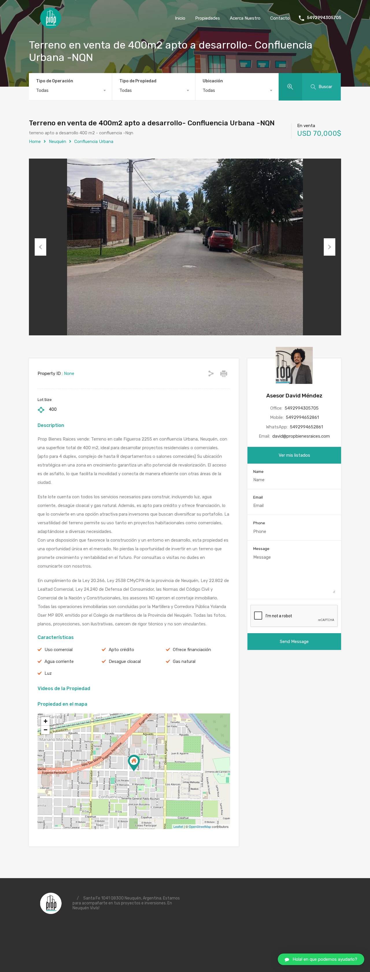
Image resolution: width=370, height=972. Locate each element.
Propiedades (207, 18)
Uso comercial (59, 649)
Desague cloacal (125, 661)
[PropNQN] (50, 26)
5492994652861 (302, 417)
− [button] (45, 729)
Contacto (280, 18)
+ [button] (45, 721)
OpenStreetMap (200, 826)
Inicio (180, 18)
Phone (259, 523)
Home (35, 141)
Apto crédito (121, 649)
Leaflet (178, 826)
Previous (40, 247)
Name (258, 471)
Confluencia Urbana (93, 141)
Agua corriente (59, 661)
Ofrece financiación (192, 649)
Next (329, 247)
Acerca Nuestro (245, 18)
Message (261, 549)
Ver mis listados (294, 455)
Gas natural (184, 661)
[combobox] (70, 90)
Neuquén (57, 141)
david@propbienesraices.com (301, 436)
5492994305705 (324, 18)
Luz (48, 673)
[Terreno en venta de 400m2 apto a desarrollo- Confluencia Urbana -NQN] (134, 763)
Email (258, 497)
